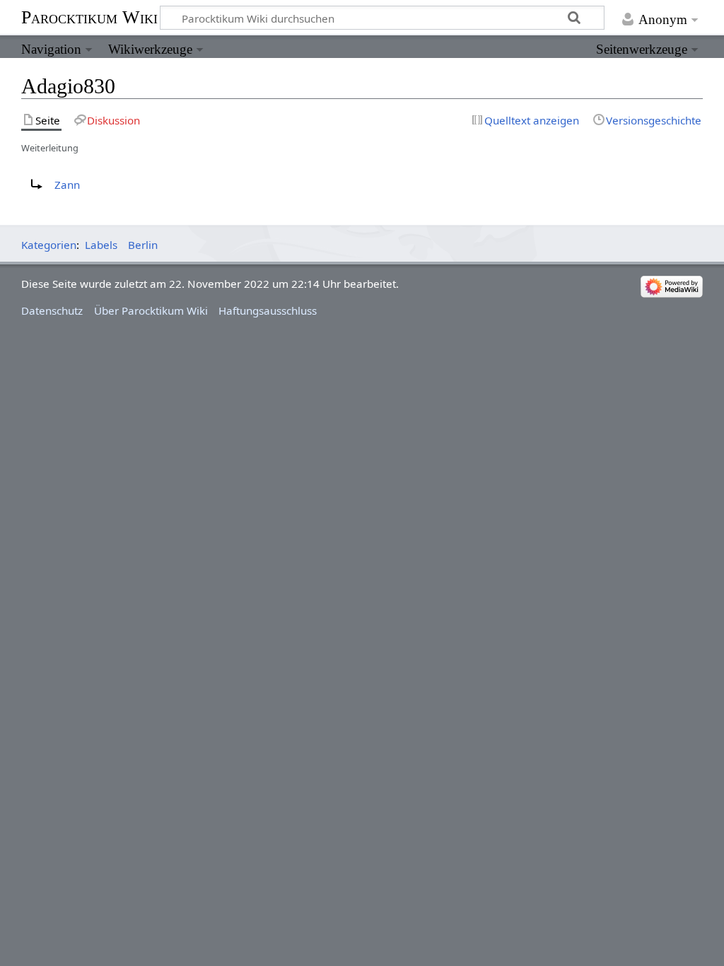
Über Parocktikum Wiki (151, 310)
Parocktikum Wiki (89, 16)
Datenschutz (52, 310)
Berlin (143, 245)
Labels (101, 245)
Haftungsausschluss (267, 310)
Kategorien (48, 245)
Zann (67, 185)
